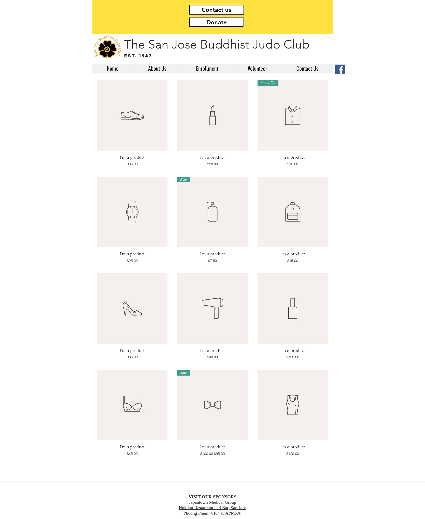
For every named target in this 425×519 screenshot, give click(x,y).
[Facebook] (340, 69)
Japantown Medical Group (212, 502)
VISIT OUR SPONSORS (212, 496)
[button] (157, 68)
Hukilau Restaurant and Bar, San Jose (212, 507)
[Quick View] (132, 115)
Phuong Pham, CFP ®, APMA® (212, 513)
